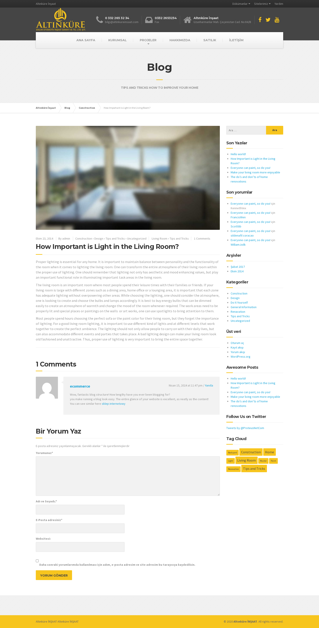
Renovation (233, 469)
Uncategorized (136, 238)
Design (98, 238)
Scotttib (236, 226)
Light (230, 460)
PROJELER (148, 40)
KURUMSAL (117, 40)
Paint (273, 460)
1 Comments (202, 238)
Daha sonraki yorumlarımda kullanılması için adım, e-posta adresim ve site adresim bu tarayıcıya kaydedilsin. (117, 565)
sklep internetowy (113, 404)
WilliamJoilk (238, 245)
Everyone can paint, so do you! (250, 168)
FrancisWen (238, 217)
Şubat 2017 (238, 267)
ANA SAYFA (85, 40)
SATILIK (209, 40)
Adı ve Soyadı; (46, 501)
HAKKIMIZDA (179, 40)
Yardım (279, 4)
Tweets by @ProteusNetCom (245, 428)
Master (263, 460)
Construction (83, 238)
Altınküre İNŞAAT (46, 621)
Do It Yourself (239, 302)
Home (269, 452)
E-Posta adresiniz (49, 520)
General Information (244, 307)
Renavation (238, 312)
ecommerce (80, 386)
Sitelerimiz (261, 4)
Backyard (232, 452)
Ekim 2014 (237, 271)
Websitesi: (43, 539)
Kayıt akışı (237, 347)
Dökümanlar (240, 4)
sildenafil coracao (242, 235)
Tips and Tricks (115, 238)
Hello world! (238, 154)
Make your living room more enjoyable (255, 172)
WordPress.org (240, 356)
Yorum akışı (238, 352)
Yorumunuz (44, 453)
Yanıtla (209, 385)
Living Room (159, 238)
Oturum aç (237, 343)
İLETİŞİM (236, 40)
